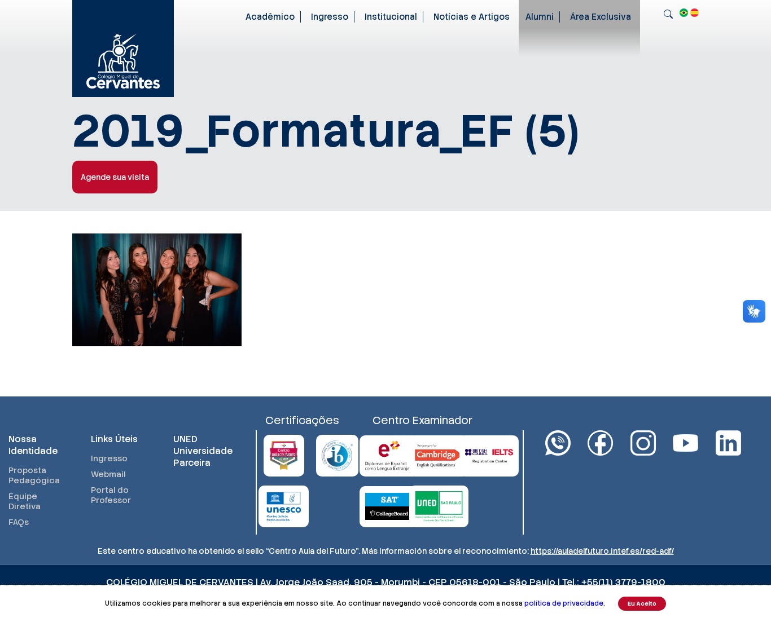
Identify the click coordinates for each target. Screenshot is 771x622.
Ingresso (329, 17)
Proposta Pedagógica (34, 475)
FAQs (18, 522)
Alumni (539, 17)
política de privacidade (563, 603)
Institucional (391, 17)
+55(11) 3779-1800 (623, 582)
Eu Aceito (642, 603)
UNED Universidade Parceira (203, 451)
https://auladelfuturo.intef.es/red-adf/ (602, 551)
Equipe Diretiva (24, 501)
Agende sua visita (115, 177)
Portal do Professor (111, 495)
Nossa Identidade (33, 445)
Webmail (108, 474)
